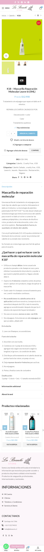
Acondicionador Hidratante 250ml (12, 433)
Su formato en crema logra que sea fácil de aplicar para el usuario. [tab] (21, 245)
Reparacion (23, 170)
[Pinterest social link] (21, 2)
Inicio (4, 15)
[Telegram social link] (28, 2)
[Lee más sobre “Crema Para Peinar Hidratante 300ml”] (25, 427)
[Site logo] (22, 8)
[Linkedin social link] (25, 2)
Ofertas (7, 498)
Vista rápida (12, 444)
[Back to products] (38, 15)
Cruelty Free (28, 163)
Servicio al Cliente (10, 506)
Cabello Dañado (18, 167)
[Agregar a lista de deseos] (18, 414)
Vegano (22, 173)
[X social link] (18, 2)
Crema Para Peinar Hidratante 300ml (32, 433)
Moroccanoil (15, 437)
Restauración (34, 170)
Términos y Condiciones (13, 502)
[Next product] (40, 15)
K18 (19, 15)
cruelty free (30, 167)
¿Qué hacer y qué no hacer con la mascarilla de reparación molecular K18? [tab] (22, 256)
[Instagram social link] (9, 535)
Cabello (12, 15)
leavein (14, 170)
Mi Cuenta (8, 494)
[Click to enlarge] (6, 55)
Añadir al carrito (27, 133)
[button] (4, 39)
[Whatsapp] (6, 546)
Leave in (7, 170)
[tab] (22, 194)
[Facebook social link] (15, 2)
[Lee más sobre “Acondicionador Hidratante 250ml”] (4, 427)
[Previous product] (35, 15)
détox (20, 265)
